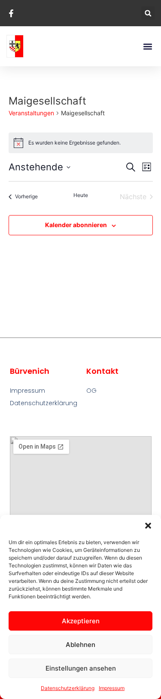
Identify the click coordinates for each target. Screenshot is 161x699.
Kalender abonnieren (76, 224)
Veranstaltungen (31, 113)
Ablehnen (80, 644)
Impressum (112, 688)
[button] (148, 525)
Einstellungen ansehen (81, 668)
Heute (80, 195)
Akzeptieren (81, 621)
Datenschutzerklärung (67, 688)
